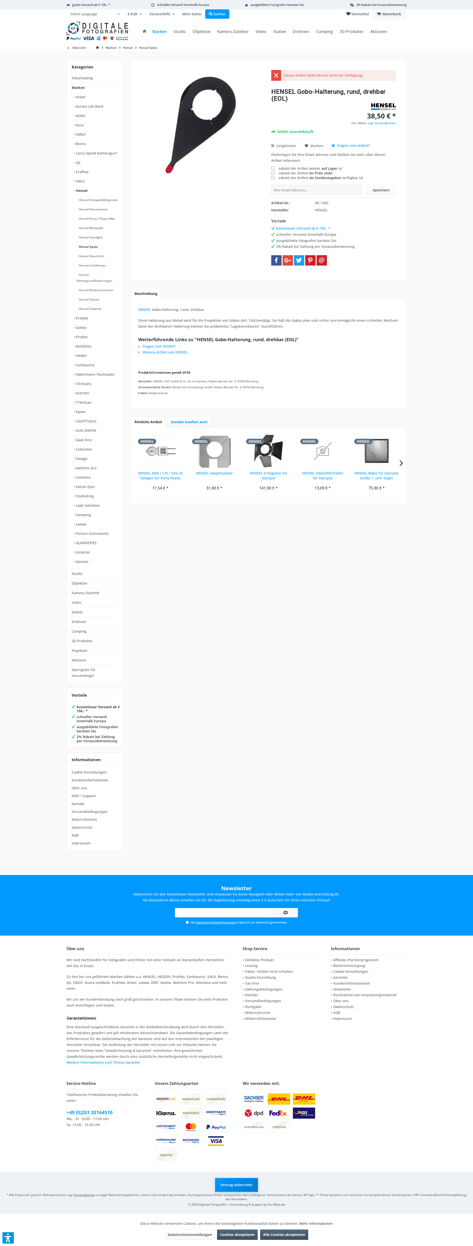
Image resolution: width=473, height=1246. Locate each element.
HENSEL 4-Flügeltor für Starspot (268, 475)
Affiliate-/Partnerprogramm (355, 960)
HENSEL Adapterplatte (214, 473)
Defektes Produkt (259, 960)
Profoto (81, 318)
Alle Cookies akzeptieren (284, 1234)
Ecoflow (81, 171)
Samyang (83, 514)
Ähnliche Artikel (148, 422)
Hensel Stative (88, 299)
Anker (80, 97)
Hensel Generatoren (93, 209)
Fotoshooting (82, 78)
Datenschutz (82, 827)
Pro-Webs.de (276, 1204)
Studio (77, 573)
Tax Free (252, 983)
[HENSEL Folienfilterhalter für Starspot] (322, 451)
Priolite (81, 337)
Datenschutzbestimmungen (216, 922)
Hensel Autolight (90, 237)
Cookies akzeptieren (237, 1234)
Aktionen (79, 660)
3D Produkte (82, 641)
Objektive (79, 583)
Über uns (79, 788)
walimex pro (85, 468)
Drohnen (79, 621)
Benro (80, 143)
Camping (79, 631)
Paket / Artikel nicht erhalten (269, 971)
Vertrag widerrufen (236, 1184)
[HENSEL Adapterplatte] (214, 451)
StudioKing (84, 496)
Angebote (79, 650)
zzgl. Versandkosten (382, 123)
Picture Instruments (92, 533)
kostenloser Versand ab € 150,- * (98, 709)
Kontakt (78, 803)
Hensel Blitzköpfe (90, 228)
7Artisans (83, 383)
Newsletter (342, 989)
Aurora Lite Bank (89, 106)
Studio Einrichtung (260, 977)
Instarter (82, 552)
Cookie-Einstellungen (89, 772)
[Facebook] (276, 260)
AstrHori (82, 393)
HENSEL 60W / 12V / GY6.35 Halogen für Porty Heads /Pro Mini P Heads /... (160, 476)
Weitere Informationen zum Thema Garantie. (104, 1062)
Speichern (381, 190)
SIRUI (79, 181)
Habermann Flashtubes (95, 374)
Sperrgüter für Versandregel (84, 672)
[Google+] (288, 260)
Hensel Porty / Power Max (96, 219)
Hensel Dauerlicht (91, 256)
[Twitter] (299, 260)
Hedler (81, 355)
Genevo (81, 561)
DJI (77, 162)
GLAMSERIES (86, 542)
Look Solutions (87, 505)
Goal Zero (83, 440)
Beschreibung (146, 293)
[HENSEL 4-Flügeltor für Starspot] (268, 451)
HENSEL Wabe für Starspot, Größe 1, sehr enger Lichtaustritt (376, 476)
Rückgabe (253, 1006)
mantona (83, 477)
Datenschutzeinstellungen (190, 1234)
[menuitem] (95, 14)
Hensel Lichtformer (92, 265)
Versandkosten (84, 1195)
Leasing (251, 965)
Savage (81, 458)
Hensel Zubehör (89, 309)
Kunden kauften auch (189, 422)
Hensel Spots (88, 247)
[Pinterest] (310, 260)
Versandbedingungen (90, 811)
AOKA (80, 115)
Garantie (340, 977)
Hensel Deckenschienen (95, 290)
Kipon (80, 411)
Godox (80, 327)
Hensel (81, 190)
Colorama (83, 449)
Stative (77, 612)
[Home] (144, 32)
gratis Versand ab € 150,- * (91, 4)
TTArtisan (83, 402)
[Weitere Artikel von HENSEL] (383, 106)
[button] (8, 1238)
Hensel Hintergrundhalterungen (94, 278)
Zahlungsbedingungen (264, 989)
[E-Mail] (322, 260)
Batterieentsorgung (349, 965)
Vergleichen (285, 145)
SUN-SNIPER (85, 430)
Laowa (80, 524)
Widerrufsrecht (84, 819)
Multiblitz (83, 346)
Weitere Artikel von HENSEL (165, 352)
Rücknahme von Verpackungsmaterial (364, 995)
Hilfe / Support (84, 795)
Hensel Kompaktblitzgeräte (98, 200)
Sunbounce (85, 365)
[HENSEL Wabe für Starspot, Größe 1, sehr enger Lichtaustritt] (376, 451)
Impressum (81, 843)
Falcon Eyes (85, 486)
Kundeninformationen (90, 780)
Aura (79, 125)
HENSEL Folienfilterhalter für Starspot (322, 475)
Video (76, 602)
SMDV (80, 134)
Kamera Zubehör (86, 592)
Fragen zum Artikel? (353, 145)
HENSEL (144, 309)
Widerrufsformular (260, 1018)
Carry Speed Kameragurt (96, 153)
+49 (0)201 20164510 (90, 1112)
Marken (78, 87)
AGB (75, 835)
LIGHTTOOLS (86, 421)
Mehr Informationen (316, 1223)
